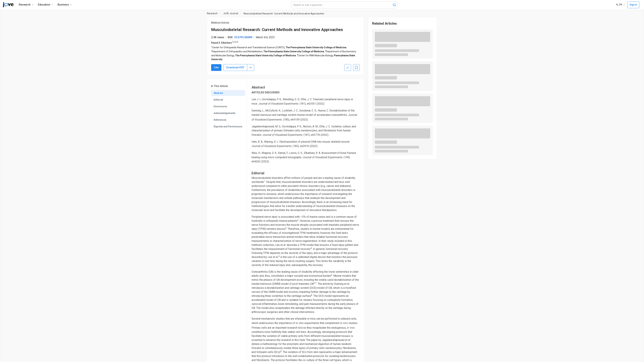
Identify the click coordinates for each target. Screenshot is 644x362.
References (220, 119)
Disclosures (220, 106)
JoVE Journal (230, 13)
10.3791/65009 (243, 37)
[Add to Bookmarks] (356, 67)
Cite (216, 67)
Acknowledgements (224, 113)
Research (212, 13)
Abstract (218, 93)
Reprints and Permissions (228, 126)
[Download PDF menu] (250, 67)
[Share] (347, 67)
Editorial (218, 99)
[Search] (394, 5)
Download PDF (235, 67)
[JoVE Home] (8, 4)
